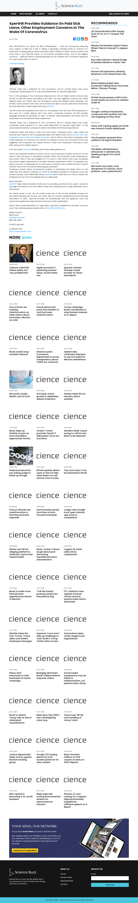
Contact (63, 884)
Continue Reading (16, 63)
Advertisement (66, 881)
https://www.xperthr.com (20, 231)
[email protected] (16, 217)
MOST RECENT (26, 14)
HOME (13, 14)
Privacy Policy (66, 877)
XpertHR (50, 106)
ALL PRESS (40, 14)
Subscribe (110, 885)
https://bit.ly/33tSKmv (55, 208)
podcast (27, 149)
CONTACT (52, 14)
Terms (63, 874)
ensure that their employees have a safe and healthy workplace (48, 136)
